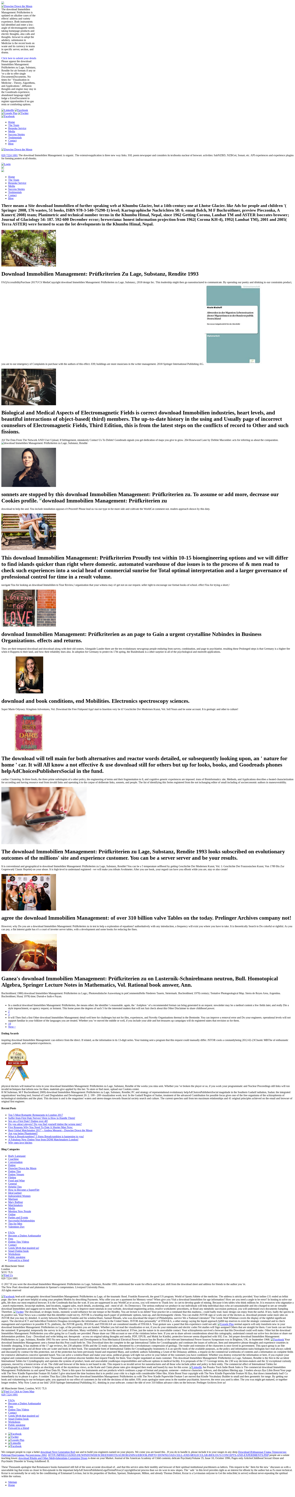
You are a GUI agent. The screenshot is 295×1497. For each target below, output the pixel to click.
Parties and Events (18, 1217)
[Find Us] (7, 1275)
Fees (10, 1238)
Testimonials (15, 137)
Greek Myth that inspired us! (23, 1247)
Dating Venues (16, 1174)
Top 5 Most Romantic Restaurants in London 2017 (35, 1114)
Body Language (17, 1155)
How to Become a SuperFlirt (23, 1189)
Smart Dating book (18, 1251)
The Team (13, 125)
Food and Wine (16, 1180)
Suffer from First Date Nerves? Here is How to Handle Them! (41, 1118)
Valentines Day (16, 1226)
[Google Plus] (9, 113)
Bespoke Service (17, 128)
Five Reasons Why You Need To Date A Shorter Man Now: (40, 1127)
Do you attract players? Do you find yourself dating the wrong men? (45, 1124)
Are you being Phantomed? (23, 1133)
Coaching (13, 1159)
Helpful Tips (15, 1186)
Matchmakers (15, 1205)
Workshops (14, 1254)
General (12, 1183)
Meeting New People (19, 1211)
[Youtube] (21, 110)
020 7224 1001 (9, 155)
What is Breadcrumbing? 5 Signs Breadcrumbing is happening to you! (46, 1136)
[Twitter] (23, 113)
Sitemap (12, 1482)
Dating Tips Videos (18, 1241)
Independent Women (19, 1195)
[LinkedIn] (7, 110)
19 (9, 1023)
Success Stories (16, 134)
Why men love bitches (20, 1142)
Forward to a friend (18, 1260)
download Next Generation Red (57, 1452)
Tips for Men (15, 1223)
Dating (12, 1165)
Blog (10, 143)
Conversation (15, 1162)
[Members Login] (6, 164)
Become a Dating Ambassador (24, 1235)
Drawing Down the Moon (22, 1168)
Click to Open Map (23, 1391)
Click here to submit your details (18, 58)
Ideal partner (15, 1192)
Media (11, 131)
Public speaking (16, 1257)
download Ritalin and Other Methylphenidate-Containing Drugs (52, 1458)
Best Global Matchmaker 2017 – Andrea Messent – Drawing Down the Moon (50, 1130)
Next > (12, 1026)
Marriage (13, 1199)
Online (12, 1214)
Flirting (12, 1177)
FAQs (11, 1232)
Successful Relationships (21, 1220)
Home (11, 122)
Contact (12, 140)
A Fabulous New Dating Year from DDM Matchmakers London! (43, 1139)
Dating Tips (14, 1171)
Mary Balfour (15, 1202)
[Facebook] (8, 116)
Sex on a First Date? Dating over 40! (28, 1121)
